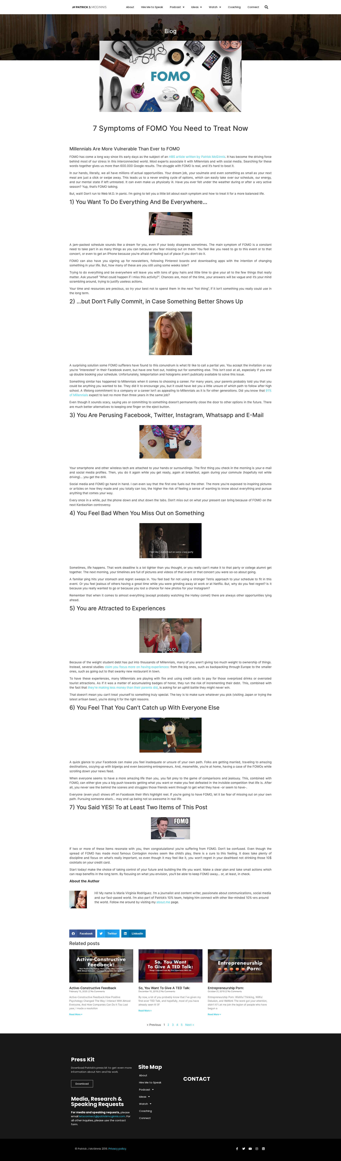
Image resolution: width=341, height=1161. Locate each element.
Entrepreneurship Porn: (226, 988)
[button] (266, 7)
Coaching (234, 7)
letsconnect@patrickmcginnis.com (102, 1116)
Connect (253, 7)
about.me (163, 902)
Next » (189, 1024)
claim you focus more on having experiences (137, 667)
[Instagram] (257, 1149)
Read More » (75, 1014)
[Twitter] (244, 1149)
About (130, 7)
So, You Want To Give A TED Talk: (164, 988)
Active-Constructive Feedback (92, 988)
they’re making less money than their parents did (123, 687)
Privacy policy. (118, 1149)
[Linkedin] (263, 1149)
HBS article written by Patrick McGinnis (197, 157)
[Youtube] (250, 1149)
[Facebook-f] (237, 1149)
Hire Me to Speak (152, 7)
